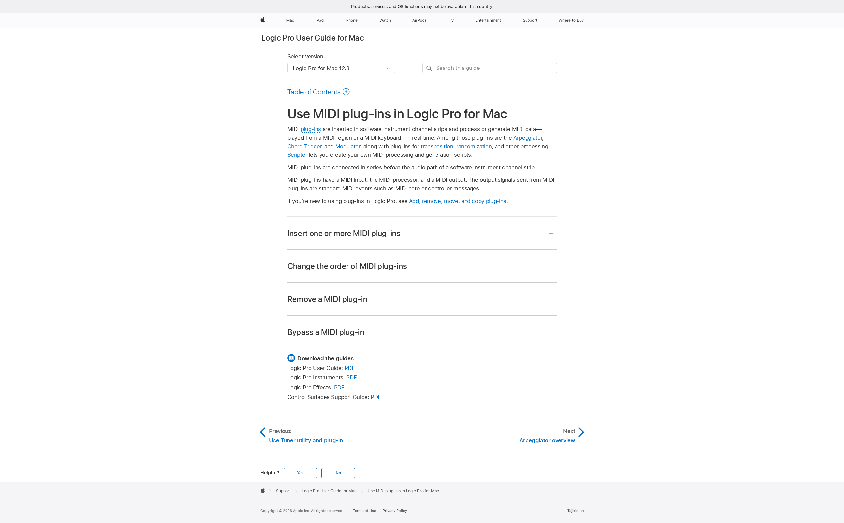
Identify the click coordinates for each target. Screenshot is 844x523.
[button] (318, 91)
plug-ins (311, 129)
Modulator (347, 146)
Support (283, 491)
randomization (474, 146)
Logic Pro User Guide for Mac (312, 37)
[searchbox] (489, 68)
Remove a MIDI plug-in (327, 299)
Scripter (297, 154)
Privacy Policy (395, 511)
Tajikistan (575, 511)
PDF (350, 368)
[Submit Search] (429, 68)
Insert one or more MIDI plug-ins (344, 233)
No (338, 473)
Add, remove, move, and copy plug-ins (457, 201)
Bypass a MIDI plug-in (326, 332)
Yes (300, 473)
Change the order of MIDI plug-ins (347, 266)
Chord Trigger (304, 146)
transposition (437, 146)
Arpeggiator (527, 137)
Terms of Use (364, 511)
